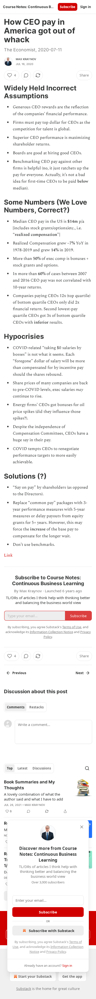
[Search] (87, 768)
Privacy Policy (56, 951)
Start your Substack (35, 976)
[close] (82, 827)
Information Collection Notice (51, 632)
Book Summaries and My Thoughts (29, 784)
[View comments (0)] (26, 75)
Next (80, 673)
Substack (23, 988)
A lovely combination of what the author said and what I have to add (33, 796)
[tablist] (25, 707)
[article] (48, 796)
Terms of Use (71, 627)
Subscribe (67, 7)
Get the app (72, 976)
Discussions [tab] (41, 768)
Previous (19, 673)
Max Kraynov (26, 59)
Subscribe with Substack (51, 930)
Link (8, 555)
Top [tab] (10, 768)
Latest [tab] (22, 768)
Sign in (85, 7)
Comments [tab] (15, 707)
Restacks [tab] (36, 707)
